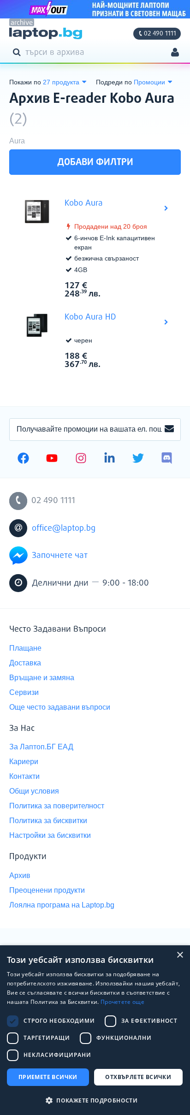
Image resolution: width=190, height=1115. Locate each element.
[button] (95, 1100)
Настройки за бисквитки (50, 835)
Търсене (18, 52)
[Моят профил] (175, 53)
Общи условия (34, 791)
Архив (19, 875)
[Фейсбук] (23, 459)
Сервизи (24, 692)
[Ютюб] (52, 459)
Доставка (25, 663)
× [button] (179, 955)
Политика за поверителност (56, 806)
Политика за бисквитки (48, 820)
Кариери (23, 761)
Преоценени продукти (47, 890)
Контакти (24, 776)
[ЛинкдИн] (109, 459)
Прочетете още (122, 1002)
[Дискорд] (166, 459)
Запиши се (169, 429)
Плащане (25, 648)
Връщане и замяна (41, 678)
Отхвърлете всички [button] (138, 1077)
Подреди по (114, 82)
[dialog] (95, 1030)
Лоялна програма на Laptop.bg (61, 905)
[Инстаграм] (81, 459)
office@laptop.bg (63, 528)
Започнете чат (60, 555)
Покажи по (25, 82)
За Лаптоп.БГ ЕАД (41, 747)
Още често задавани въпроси (59, 707)
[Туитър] (138, 459)
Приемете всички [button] (47, 1077)
